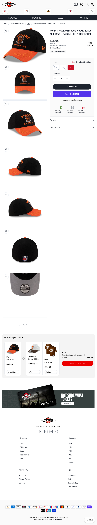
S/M (56, 68)
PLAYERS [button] (36, 18)
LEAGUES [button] (12, 18)
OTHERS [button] (84, 18)
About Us (22, 475)
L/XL (71, 67)
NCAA (71, 459)
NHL (70, 451)
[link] (13, 349)
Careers (22, 483)
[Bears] (26, 11)
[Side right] (30, 325)
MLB (70, 443)
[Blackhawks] (48, 11)
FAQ (69, 479)
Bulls (21, 459)
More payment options (72, 100)
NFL (70, 447)
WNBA (71, 462)
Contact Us (72, 475)
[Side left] (19, 325)
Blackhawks (24, 455)
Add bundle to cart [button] (77, 363)
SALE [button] (60, 18)
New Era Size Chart (83, 62)
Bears (22, 451)
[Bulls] (70, 11)
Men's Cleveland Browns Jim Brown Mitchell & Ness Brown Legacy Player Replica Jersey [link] (50, 361)
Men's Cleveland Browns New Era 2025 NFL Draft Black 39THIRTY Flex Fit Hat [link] (13, 358)
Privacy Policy (24, 479)
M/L (64, 68)
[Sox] (92, 11)
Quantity (56, 73)
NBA (70, 455)
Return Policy (73, 483)
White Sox (24, 447)
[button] (87, 4)
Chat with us (72, 487)
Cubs (22, 443)
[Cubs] (5, 11)
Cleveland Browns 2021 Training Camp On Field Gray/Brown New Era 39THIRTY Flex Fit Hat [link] (34, 357)
